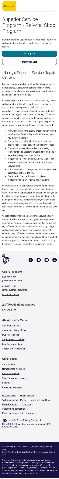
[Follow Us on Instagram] (38, 260)
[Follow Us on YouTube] (46, 260)
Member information (12, 344)
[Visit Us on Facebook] (31, 260)
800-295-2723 (9, 277)
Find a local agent (10, 294)
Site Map (26, 404)
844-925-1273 (9, 286)
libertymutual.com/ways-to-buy (15, 473)
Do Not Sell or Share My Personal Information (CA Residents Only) (26, 425)
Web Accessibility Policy (14, 400)
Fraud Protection (10, 404)
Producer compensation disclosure (19, 413)
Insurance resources (12, 387)
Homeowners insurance (13, 369)
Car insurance (8, 364)
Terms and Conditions (40, 400)
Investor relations (10, 335)
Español (6, 382)
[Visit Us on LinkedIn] (54, 260)
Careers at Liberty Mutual (14, 330)
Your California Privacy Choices (24, 420)
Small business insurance (14, 378)
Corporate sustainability (13, 339)
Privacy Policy (9, 395)
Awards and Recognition (13, 348)
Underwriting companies (13, 409)
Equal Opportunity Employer (27, 452)
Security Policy (27, 395)
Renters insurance (10, 373)
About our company (11, 325)
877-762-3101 (9, 310)
